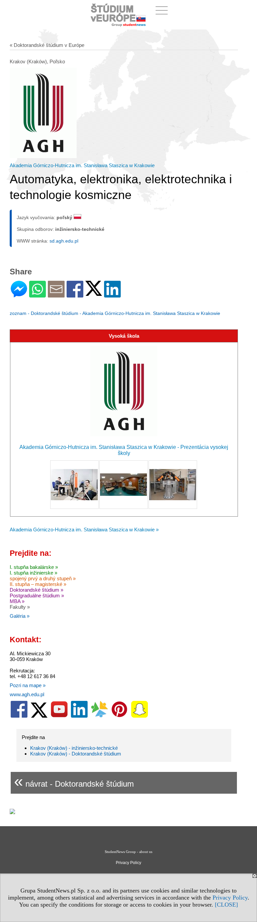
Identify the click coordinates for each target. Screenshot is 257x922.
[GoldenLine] (99, 716)
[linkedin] (79, 716)
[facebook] (19, 716)
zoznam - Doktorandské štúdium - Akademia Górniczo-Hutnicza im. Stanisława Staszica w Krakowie (115, 313)
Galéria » (19, 616)
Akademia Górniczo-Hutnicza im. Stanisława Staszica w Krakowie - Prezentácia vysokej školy (123, 450)
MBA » (17, 601)
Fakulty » (20, 607)
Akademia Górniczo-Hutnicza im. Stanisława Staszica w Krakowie (82, 165)
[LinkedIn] (112, 294)
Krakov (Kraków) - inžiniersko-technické (74, 748)
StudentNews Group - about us (128, 852)
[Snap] (139, 716)
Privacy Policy (230, 897)
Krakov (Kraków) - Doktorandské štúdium (75, 753)
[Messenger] (19, 294)
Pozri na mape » (28, 685)
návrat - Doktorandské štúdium (74, 781)
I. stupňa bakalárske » (34, 567)
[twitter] (39, 716)
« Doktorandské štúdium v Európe (47, 45)
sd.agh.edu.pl (64, 241)
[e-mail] (56, 294)
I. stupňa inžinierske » (33, 573)
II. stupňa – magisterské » (38, 584)
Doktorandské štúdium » (36, 590)
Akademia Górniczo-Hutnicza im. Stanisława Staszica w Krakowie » (84, 529)
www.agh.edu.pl (27, 694)
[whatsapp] (37, 294)
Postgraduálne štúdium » (37, 595)
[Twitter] (93, 293)
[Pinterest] (119, 716)
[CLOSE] (226, 904)
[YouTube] (59, 716)
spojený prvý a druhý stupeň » (43, 578)
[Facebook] (75, 294)
